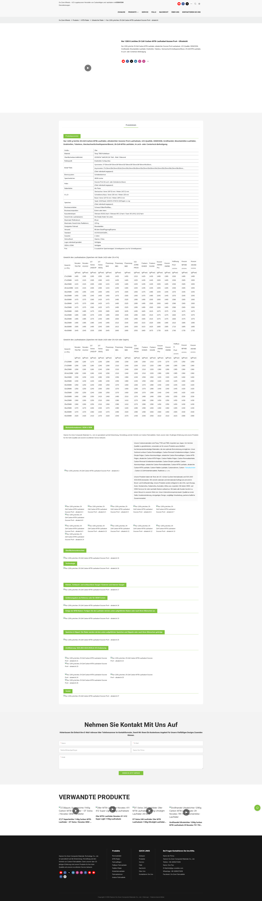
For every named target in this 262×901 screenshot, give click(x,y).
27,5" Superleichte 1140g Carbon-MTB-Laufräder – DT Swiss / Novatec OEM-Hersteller (75, 820)
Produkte (76, 20)
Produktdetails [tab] (131, 125)
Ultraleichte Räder (98, 20)
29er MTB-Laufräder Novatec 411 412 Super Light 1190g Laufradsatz (111, 817)
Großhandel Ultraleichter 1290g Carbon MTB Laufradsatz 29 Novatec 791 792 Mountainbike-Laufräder (185, 824)
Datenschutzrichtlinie (157, 897)
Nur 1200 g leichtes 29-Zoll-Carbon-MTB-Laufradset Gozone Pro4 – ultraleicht (132, 20)
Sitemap (145, 897)
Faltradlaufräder (190, 467)
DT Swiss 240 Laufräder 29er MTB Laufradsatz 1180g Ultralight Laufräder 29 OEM (149, 820)
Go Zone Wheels (64, 20)
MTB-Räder (85, 20)
